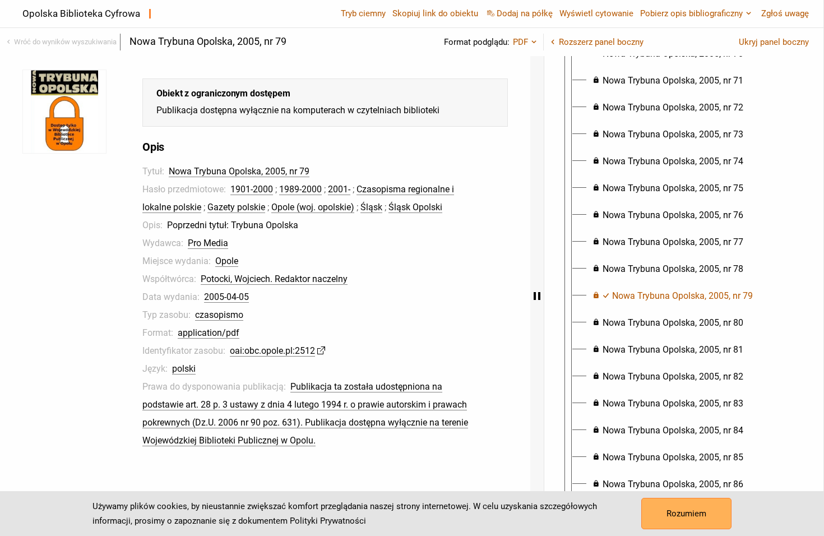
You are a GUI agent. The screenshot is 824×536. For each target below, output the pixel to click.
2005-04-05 (226, 297)
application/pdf (208, 332)
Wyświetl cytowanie (596, 13)
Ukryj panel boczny (774, 42)
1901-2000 (251, 189)
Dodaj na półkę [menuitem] (525, 13)
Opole (226, 261)
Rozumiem (686, 514)
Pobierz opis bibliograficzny (691, 13)
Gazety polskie (236, 207)
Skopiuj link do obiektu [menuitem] (435, 13)
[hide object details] (537, 296)
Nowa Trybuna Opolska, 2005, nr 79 (239, 171)
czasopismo (219, 314)
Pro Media (208, 243)
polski (184, 368)
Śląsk (371, 207)
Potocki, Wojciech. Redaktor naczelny (274, 279)
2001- (339, 189)
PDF (520, 42)
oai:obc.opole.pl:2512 (272, 350)
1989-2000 (300, 189)
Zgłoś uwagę (785, 13)
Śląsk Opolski (415, 207)
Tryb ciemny (363, 13)
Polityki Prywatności (328, 521)
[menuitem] (668, 81)
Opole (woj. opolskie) (312, 207)
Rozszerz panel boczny (601, 42)
